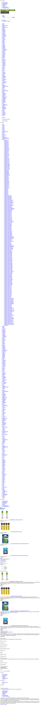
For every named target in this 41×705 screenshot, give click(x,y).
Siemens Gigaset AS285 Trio (9, 202)
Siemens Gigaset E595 (8, 275)
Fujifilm (3, 332)
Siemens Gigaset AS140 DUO (9, 308)
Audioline (4, 366)
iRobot (3, 337)
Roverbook (4, 134)
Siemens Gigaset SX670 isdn (9, 236)
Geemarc (3, 370)
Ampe (3, 413)
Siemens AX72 (6, 149)
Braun (3, 392)
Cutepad (3, 430)
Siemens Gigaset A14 (7, 287)
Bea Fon (3, 368)
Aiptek (3, 410)
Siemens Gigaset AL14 (8, 312)
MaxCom (3, 372)
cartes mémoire (4, 350)
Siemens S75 (6, 179)
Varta (5, 569)
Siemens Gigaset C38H (8, 212)
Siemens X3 (6, 190)
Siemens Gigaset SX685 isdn (9, 238)
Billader (3, 330)
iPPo (3, 448)
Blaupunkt (4, 424)
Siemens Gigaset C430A (8, 262)
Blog (3, 683)
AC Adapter (4, 336)
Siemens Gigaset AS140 (8, 307)
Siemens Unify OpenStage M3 (9, 246)
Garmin (3, 437)
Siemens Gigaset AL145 (8, 314)
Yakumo (3, 496)
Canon (3, 425)
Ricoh (3, 479)
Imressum (3, 5)
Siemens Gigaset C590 (8, 219)
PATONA (5, 568)
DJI (3, 403)
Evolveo (3, 333)
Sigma (3, 484)
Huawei (3, 445)
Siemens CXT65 (7, 166)
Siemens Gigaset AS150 (8, 309)
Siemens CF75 (6, 160)
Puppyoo (3, 343)
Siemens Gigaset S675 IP (8, 231)
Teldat (3, 381)
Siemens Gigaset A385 (8, 206)
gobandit (3, 441)
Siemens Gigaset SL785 (8, 281)
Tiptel (3, 375)
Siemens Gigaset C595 (8, 199)
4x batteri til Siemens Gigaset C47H (16, 531)
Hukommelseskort (5, 446)
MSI (3, 124)
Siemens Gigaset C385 (8, 211)
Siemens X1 (6, 188)
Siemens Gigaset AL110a (8, 322)
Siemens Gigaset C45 (7, 213)
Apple (3, 414)
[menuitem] (21, 2)
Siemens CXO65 (7, 165)
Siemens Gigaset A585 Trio (8, 205)
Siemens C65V (6, 154)
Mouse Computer (5, 131)
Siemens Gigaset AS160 (8, 311)
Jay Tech (3, 450)
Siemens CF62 (6, 159)
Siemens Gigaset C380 (8, 210)
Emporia (3, 380)
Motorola (3, 464)
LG (3, 458)
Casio (3, 426)
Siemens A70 (6, 146)
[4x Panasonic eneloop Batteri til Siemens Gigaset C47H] (5, 555)
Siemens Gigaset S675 (8, 230)
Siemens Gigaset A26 (7, 297)
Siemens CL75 (6, 162)
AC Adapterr (4, 382)
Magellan (3, 404)
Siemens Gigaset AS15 (8, 306)
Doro (3, 369)
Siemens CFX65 (7, 161)
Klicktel (3, 401)
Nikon (3, 466)
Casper (3, 126)
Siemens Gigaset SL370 (8, 255)
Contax (3, 429)
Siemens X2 (6, 189)
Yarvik (3, 497)
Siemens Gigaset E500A (8, 207)
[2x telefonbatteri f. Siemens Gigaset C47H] (4, 519)
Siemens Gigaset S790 (8, 239)
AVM (3, 378)
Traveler (3, 493)
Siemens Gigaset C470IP (8, 265)
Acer (3, 406)
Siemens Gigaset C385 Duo (8, 200)
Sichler (3, 342)
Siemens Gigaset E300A (8, 274)
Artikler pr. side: (3, 571)
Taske (3, 488)
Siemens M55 (6, 170)
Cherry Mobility (5, 427)
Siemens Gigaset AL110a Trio (9, 324)
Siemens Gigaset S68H (8, 234)
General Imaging (5, 439)
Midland (3, 354)
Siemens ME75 (6, 173)
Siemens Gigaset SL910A (8, 283)
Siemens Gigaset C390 (8, 240)
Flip (3, 435)
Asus (3, 415)
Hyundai (3, 447)
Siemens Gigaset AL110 (8, 319)
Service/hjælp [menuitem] (4, 4)
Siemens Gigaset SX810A (8, 260)
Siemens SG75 (6, 182)
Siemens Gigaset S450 (8, 227)
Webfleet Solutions (5, 386)
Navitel (3, 361)
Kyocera (3, 455)
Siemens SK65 (6, 183)
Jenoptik (3, 451)
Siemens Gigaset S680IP (8, 254)
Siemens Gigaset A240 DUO (9, 301)
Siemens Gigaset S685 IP (8, 233)
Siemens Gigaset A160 (8, 290)
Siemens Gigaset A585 (8, 203)
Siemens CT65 (6, 155)
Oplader (3, 469)
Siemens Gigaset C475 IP (8, 218)
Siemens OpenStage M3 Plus (9, 245)
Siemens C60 (6, 151)
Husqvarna (4, 362)
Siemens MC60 (6, 174)
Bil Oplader (4, 422)
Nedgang (2, 704)
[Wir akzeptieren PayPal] (2, 508)
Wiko (3, 495)
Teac (3, 385)
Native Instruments (5, 391)
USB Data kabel (5, 494)
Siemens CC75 (6, 158)
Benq (3, 421)
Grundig (3, 345)
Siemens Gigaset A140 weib (8, 317)
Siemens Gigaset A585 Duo (8, 204)
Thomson (3, 349)
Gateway (3, 438)
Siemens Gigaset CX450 (8, 220)
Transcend (4, 395)
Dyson (3, 393)
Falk (3, 433)
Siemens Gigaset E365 (8, 198)
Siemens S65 (6, 176)
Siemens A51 (6, 140)
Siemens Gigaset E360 (8, 224)
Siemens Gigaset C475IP (8, 266)
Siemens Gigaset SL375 (8, 256)
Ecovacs (3, 340)
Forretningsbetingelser (5, 7)
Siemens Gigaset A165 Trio (8, 300)
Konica (3, 453)
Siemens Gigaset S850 (8, 277)
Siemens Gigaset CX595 (8, 273)
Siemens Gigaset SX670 (8, 258)
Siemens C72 (6, 156)
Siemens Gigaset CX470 (8, 247)
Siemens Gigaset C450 (8, 214)
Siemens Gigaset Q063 (8, 316)
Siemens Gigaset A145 (8, 289)
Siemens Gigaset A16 (7, 295)
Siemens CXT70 (7, 168)
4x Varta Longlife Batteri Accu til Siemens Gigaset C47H (20, 543)
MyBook (3, 132)
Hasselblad (4, 331)
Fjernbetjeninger (5, 434)
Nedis (5, 566)
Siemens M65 (6, 171)
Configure (5, 704)
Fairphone (4, 432)
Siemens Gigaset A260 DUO (9, 302)
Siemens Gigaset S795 (8, 195)
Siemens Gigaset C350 (8, 261)
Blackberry (4, 423)
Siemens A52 (6, 141)
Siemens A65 (6, 145)
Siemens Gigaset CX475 (8, 222)
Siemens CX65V (7, 164)
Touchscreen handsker (5, 138)
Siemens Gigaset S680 (8, 232)
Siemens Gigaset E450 (8, 243)
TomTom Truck (4, 491)
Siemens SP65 (6, 178)
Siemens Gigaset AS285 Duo (9, 201)
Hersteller (1, 564)
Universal (3, 398)
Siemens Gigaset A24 (7, 296)
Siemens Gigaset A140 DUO (9, 299)
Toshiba (3, 492)
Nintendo (3, 390)
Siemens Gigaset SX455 (8, 235)
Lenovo (3, 129)
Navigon (3, 465)
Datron (3, 128)
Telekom (3, 348)
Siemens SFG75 (7, 181)
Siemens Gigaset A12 (7, 285)
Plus (3, 133)
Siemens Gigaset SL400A (8, 278)
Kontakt (3, 6)
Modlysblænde (4, 397)
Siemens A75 (6, 147)
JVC (3, 452)
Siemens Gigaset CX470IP (8, 248)
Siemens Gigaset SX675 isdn (9, 237)
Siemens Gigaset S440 (8, 250)
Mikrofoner (4, 399)
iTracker (3, 357)
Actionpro (4, 407)
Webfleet (3, 400)
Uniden (3, 388)
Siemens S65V (6, 177)
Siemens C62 (6, 152)
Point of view (4, 474)
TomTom (3, 490)
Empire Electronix (5, 431)
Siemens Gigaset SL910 (8, 282)
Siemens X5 (6, 192)
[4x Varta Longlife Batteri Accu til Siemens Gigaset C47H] (5, 543)
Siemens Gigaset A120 (8, 286)
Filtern (1, 558)
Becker (3, 420)
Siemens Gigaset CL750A (8, 270)
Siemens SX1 (6, 186)
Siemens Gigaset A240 (8, 292)
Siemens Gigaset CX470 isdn (9, 221)
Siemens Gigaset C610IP (8, 269)
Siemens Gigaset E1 (7, 242)
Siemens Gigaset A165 (8, 291)
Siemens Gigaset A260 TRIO (9, 303)
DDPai (3, 358)
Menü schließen (4, 120)
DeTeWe (3, 347)
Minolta (3, 462)
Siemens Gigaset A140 (8, 288)
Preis (1, 562)
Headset (3, 346)
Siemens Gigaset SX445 (8, 257)
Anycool (3, 365)
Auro (3, 367)
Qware (3, 477)
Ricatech (3, 478)
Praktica (3, 476)
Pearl (3, 471)
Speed (3, 487)
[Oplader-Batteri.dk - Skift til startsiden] (10, 13)
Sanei (3, 482)
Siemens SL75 (6, 185)
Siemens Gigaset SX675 (8, 259)
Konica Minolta (4, 454)
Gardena (3, 363)
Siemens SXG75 (7, 187)
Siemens (3, 139)
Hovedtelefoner (4, 137)
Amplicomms (4, 379)
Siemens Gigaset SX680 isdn (9, 241)
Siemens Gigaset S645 (8, 253)
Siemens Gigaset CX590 (8, 272)
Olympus (3, 468)
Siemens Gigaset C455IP (8, 264)
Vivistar (3, 329)
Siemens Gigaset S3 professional (9, 208)
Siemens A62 (6, 144)
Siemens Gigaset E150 (8, 223)
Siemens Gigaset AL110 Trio (9, 321)
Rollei (3, 480)
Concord (3, 428)
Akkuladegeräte (4, 405)
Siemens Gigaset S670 (8, 229)
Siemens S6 (6, 325)
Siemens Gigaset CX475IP (8, 249)
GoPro (3, 443)
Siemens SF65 (6, 180)
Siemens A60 (6, 143)
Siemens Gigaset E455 (8, 244)
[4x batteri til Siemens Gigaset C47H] (5, 531)
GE (3, 389)
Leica (3, 456)
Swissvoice (4, 328)
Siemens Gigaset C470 (8, 216)
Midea (3, 341)
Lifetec (3, 459)
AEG (3, 327)
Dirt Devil (4, 339)
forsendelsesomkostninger (6, 689)
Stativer (3, 344)
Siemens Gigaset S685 (8, 196)
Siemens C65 (6, 153)
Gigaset (3, 440)
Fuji (3, 436)
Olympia (3, 373)
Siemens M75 (6, 172)
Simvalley (4, 374)
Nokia (3, 467)
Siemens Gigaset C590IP (8, 267)
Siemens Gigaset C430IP (8, 263)
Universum (4, 383)
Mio (3, 359)
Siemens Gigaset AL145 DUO (9, 315)
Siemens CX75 (6, 169)
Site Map (3, 678)
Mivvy (3, 130)
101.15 (6, 563)
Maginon (3, 460)
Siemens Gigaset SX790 (8, 284)
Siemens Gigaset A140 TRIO (9, 298)
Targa (3, 135)
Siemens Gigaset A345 (8, 304)
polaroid (3, 475)
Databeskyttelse (4, 3)
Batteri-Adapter (4, 418)
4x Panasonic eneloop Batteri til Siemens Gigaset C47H (19, 555)
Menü (3, 15)
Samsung (3, 481)
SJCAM (3, 334)
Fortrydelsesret (4, 4)
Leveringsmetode (5, 505)
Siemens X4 (6, 191)
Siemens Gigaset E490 (8, 225)
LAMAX (3, 353)
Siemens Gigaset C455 (8, 215)
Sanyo (3, 483)
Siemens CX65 (6, 163)
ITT (3, 371)
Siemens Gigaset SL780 (8, 280)
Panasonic (4, 470)
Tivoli (3, 384)
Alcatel (3, 411)
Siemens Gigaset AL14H (8, 313)
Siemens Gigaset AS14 (8, 305)
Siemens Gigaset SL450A (8, 279)
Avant (3, 417)
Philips (3, 473)
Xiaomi (3, 387)
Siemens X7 (6, 193)
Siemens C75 (6, 157)
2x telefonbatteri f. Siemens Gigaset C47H (16, 519)
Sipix (3, 485)
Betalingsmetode (5, 2)
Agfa (3, 408)
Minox (3, 463)
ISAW (3, 449)
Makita (3, 396)
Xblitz (3, 352)
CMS (3, 127)
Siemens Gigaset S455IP (8, 252)
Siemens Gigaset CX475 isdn (9, 271)
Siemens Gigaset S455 (8, 228)
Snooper (3, 355)
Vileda (3, 338)
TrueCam (3, 351)
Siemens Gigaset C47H (8, 217)
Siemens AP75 (6, 148)
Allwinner (4, 412)
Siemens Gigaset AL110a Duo (9, 323)
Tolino (3, 489)
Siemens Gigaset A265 (8, 294)
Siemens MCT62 (7, 175)
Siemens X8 (6, 194)
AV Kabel (4, 416)
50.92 (3, 563)
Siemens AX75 (6, 150)
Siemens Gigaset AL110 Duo (9, 320)
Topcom (3, 376)
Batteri (3, 326)
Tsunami (3, 136)
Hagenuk (3, 364)
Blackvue (3, 394)
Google (3, 442)
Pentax (3, 472)
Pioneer (3, 356)
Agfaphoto (4, 409)
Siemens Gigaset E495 (8, 197)
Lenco (3, 457)
